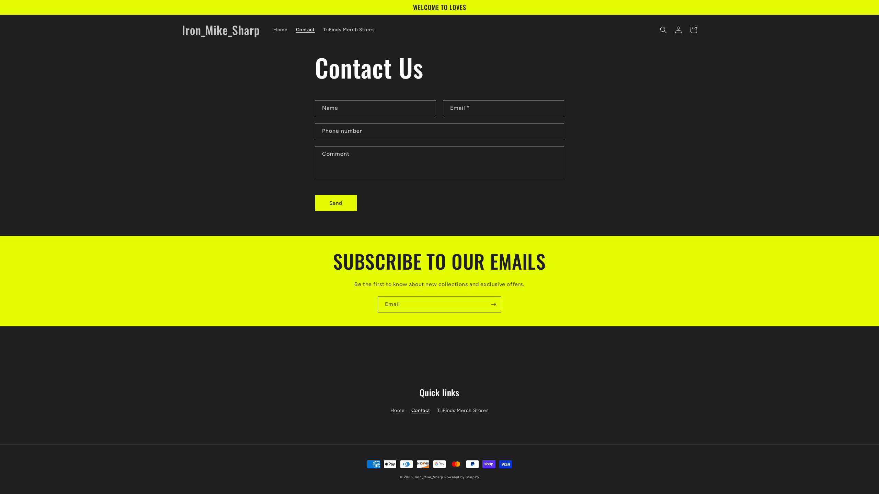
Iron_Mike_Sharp (429, 477)
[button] (663, 29)
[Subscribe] (493, 304)
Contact (420, 410)
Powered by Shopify (461, 477)
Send (335, 203)
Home (397, 410)
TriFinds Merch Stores (463, 410)
